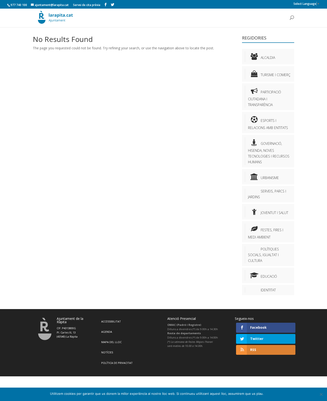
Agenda (106, 331)
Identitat (268, 290)
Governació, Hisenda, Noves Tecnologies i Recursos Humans (268, 152)
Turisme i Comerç (275, 75)
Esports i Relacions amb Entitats (268, 124)
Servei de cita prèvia (86, 5)
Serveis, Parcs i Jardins (267, 194)
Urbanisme (270, 177)
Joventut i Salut (274, 212)
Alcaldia (268, 57)
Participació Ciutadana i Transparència (264, 98)
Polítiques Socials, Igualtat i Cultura (263, 255)
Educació (269, 276)
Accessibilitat (111, 321)
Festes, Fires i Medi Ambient (265, 233)
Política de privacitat (117, 363)
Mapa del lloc (111, 342)
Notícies (107, 352)
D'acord (271, 393)
